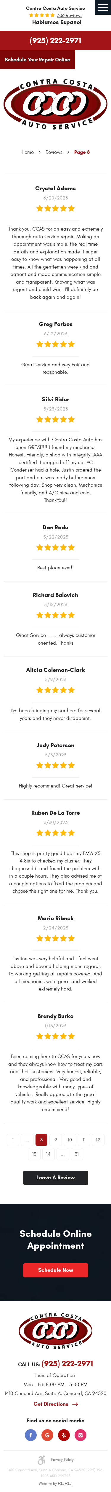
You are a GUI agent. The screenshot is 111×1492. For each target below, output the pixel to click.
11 (84, 1140)
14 (48, 1154)
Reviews (54, 152)
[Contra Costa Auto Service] (55, 104)
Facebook (31, 1435)
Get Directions (51, 1404)
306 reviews (69, 15)
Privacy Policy (62, 1460)
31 (77, 1154)
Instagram (80, 1435)
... (27, 1140)
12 (98, 1140)
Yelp (64, 1435)
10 (70, 1140)
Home (28, 152)
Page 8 (82, 152)
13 (34, 1154)
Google (47, 1435)
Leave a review (55, 1177)
